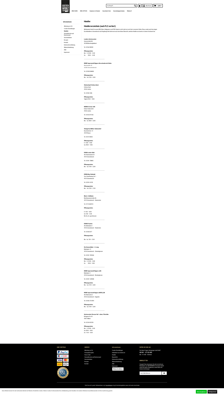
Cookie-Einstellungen (69, 28)
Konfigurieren (212, 392)
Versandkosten (108, 385)
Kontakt (66, 42)
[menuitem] (121, 5)
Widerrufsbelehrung (69, 47)
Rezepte (66, 40)
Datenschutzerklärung (69, 45)
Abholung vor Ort (68, 26)
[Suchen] (135, 5)
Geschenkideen (68, 37)
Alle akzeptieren (201, 392)
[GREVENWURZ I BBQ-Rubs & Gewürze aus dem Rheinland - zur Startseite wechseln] (65, 7)
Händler (66, 31)
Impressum (67, 52)
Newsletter (115, 357)
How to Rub (87, 355)
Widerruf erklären (118, 369)
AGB (65, 50)
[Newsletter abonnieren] (164, 373)
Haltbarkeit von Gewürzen (118, 352)
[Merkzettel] (140, 5)
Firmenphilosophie (89, 352)
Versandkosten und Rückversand (69, 34)
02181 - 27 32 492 (146, 352)
